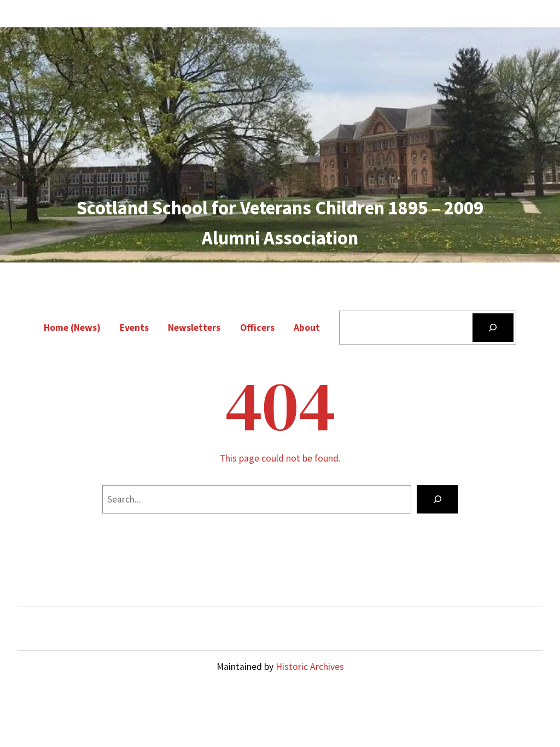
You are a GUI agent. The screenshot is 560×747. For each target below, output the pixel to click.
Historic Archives (310, 667)
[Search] (493, 327)
